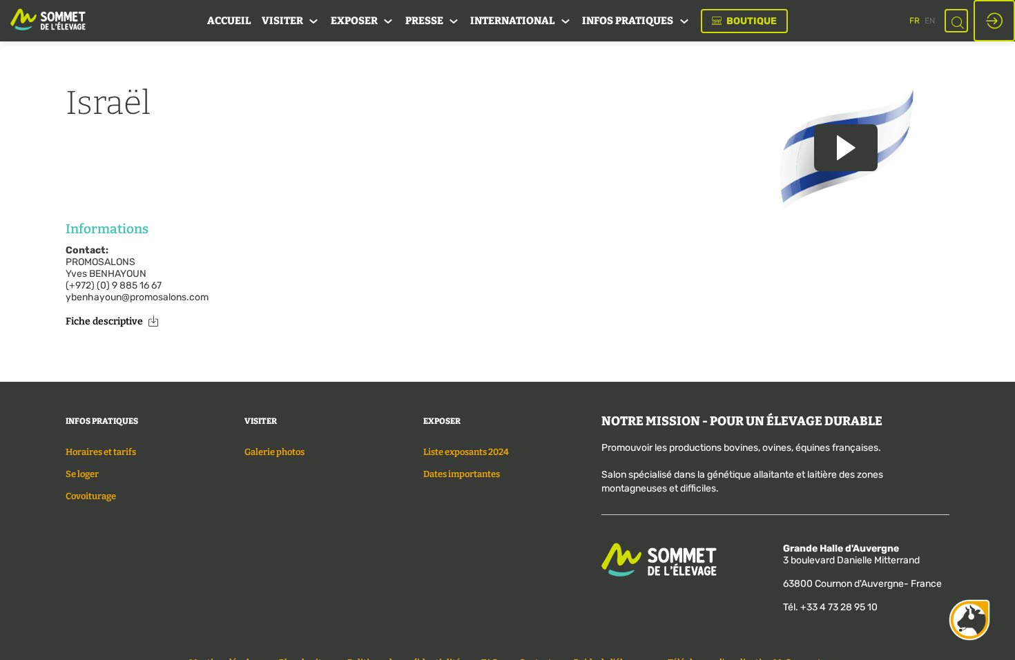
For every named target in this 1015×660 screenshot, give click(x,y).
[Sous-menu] (314, 22)
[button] (744, 21)
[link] (229, 20)
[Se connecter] (994, 20)
